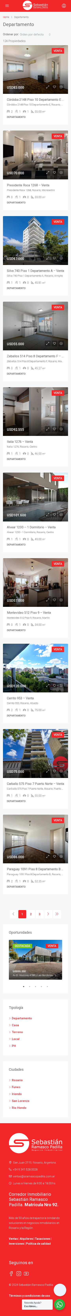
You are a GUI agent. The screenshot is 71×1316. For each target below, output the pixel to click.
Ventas (13, 1238)
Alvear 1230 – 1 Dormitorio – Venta (31, 527)
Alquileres (26, 1238)
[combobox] (35, 34)
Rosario (17, 1080)
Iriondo (17, 1094)
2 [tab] (32, 987)
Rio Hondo (19, 1108)
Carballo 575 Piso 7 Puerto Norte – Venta (35, 784)
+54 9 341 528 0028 (25, 1169)
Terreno (17, 1032)
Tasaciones (42, 1238)
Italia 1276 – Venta (20, 442)
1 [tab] (26, 987)
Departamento (22, 1018)
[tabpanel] (35, 960)
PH (14, 1046)
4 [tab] (43, 987)
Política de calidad (38, 1243)
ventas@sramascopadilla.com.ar (34, 1176)
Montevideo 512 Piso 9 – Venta (29, 613)
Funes (16, 1087)
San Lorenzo (20, 1101)
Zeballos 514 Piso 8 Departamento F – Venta (38, 356)
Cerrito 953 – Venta (20, 698)
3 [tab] (37, 987)
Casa (15, 1025)
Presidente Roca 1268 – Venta (28, 185)
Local (16, 1039)
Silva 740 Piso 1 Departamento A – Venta (35, 271)
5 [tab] (49, 987)
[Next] (48, 914)
